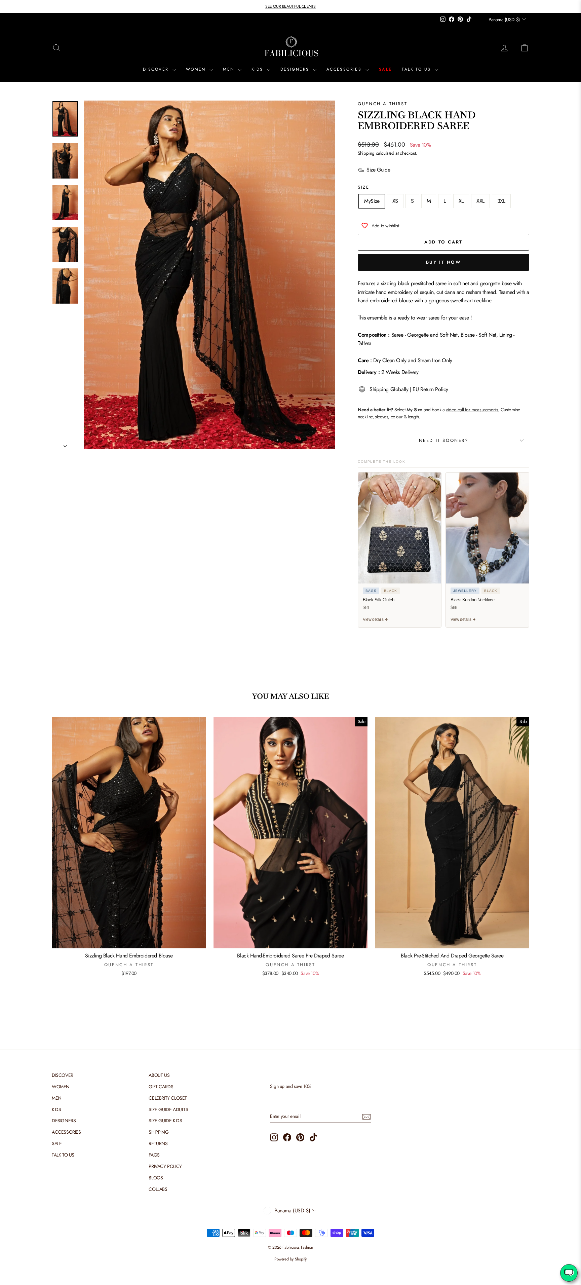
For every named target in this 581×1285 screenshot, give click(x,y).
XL (461, 201)
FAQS (154, 1154)
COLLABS (158, 1189)
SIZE (363, 187)
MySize (372, 201)
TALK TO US (417, 69)
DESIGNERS (295, 69)
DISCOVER (157, 69)
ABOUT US (159, 1075)
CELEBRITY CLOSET (168, 1098)
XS (395, 201)
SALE (385, 69)
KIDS (258, 69)
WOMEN (197, 69)
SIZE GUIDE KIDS (165, 1120)
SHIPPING (158, 1132)
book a (465, 409)
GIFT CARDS (161, 1086)
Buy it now (443, 262)
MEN (229, 69)
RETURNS (158, 1143)
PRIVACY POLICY (165, 1166)
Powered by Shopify (290, 1259)
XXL (480, 201)
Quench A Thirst (382, 104)
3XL (501, 201)
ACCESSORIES (345, 69)
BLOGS (156, 1177)
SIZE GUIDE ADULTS (168, 1109)
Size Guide (378, 170)
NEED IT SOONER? (443, 440)
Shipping (366, 153)
